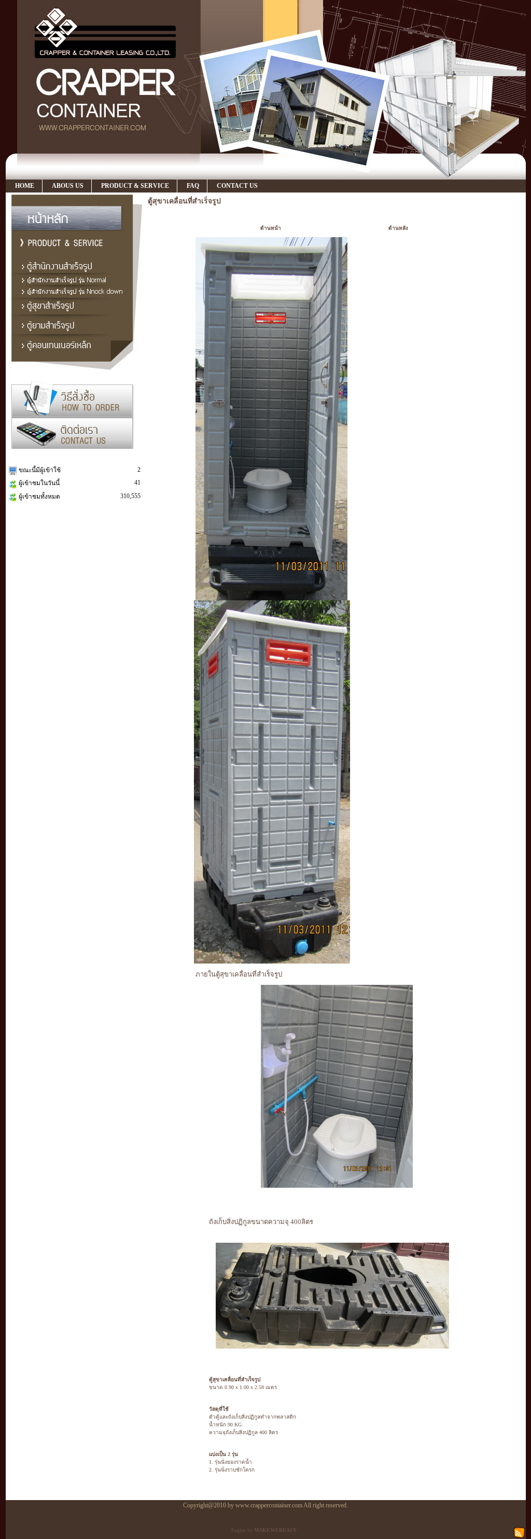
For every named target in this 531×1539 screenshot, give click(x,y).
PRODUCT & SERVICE (135, 185)
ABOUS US (67, 185)
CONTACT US (237, 185)
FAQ (193, 185)
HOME (24, 185)
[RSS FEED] (519, 1531)
